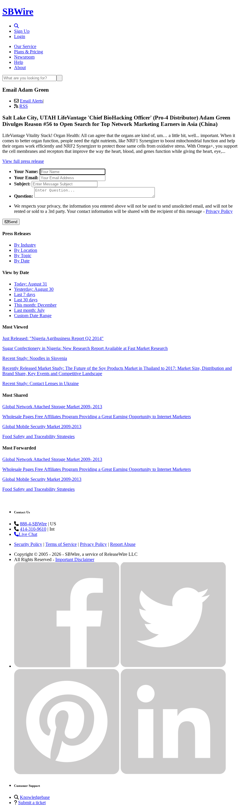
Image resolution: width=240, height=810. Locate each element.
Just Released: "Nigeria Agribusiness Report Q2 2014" (53, 338)
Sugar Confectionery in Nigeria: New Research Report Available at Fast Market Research (85, 348)
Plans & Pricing (28, 51)
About (20, 67)
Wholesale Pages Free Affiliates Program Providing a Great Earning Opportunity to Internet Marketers (96, 416)
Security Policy (28, 544)
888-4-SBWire (33, 523)
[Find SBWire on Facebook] (66, 666)
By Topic (22, 255)
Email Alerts (31, 100)
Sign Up (22, 31)
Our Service (25, 46)
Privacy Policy (219, 211)
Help (18, 62)
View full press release (23, 161)
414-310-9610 (33, 529)
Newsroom (24, 56)
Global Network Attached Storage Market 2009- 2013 (52, 406)
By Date (22, 260)
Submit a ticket (32, 802)
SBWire (17, 11)
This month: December (35, 305)
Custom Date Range (33, 315)
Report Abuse (123, 544)
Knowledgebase (35, 797)
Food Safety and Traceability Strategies (38, 436)
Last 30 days (25, 299)
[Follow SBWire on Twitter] (173, 666)
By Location (25, 250)
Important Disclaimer (74, 559)
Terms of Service (61, 544)
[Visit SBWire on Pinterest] (66, 772)
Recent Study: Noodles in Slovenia (34, 358)
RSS (23, 106)
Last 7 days (24, 294)
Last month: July (29, 310)
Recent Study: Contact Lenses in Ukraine (40, 383)
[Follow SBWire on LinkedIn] (173, 772)
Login (19, 36)
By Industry (25, 244)
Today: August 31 (30, 283)
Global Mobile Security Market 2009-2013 (41, 426)
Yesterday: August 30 (34, 289)
